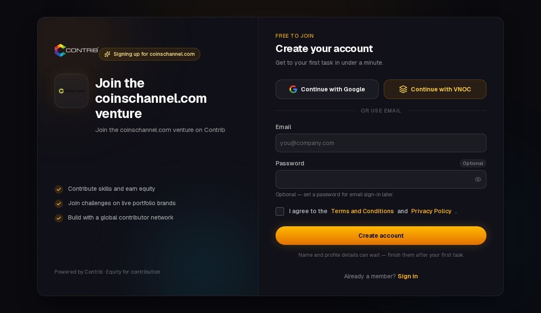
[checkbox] (280, 211)
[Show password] (478, 179)
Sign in (408, 276)
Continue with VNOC (441, 89)
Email (283, 127)
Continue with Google (333, 89)
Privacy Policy (431, 211)
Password (290, 163)
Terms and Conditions (362, 211)
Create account (381, 235)
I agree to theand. (372, 211)
